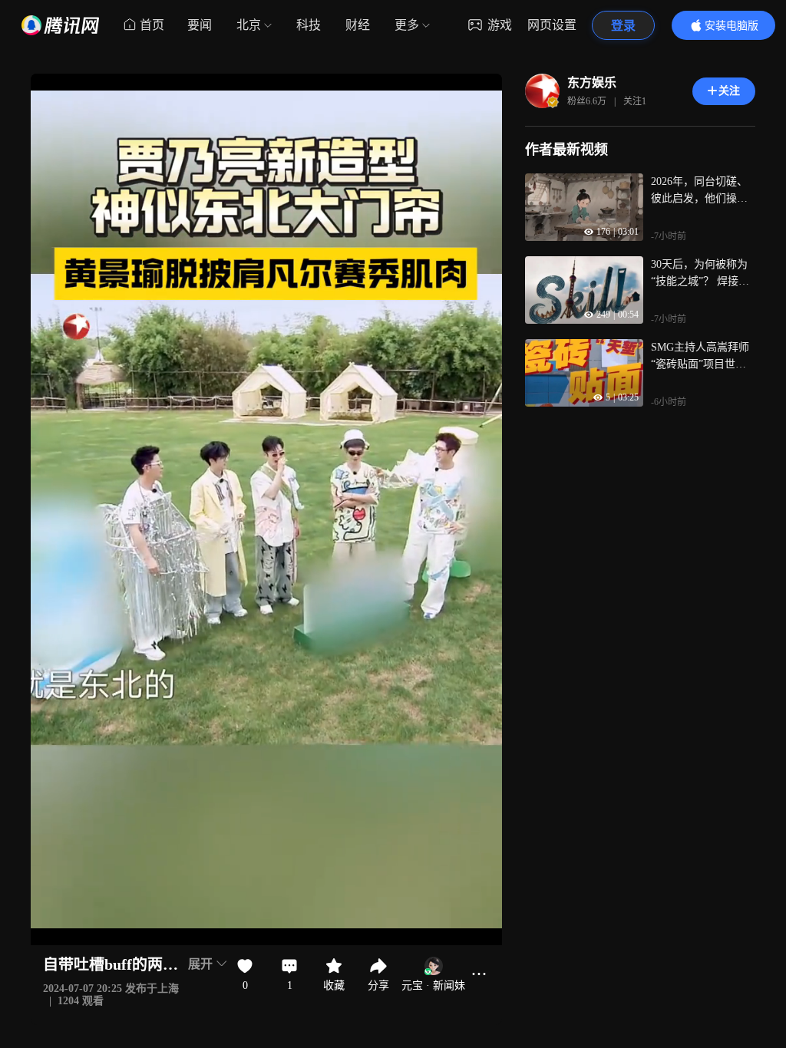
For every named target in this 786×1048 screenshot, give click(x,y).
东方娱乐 (591, 82)
